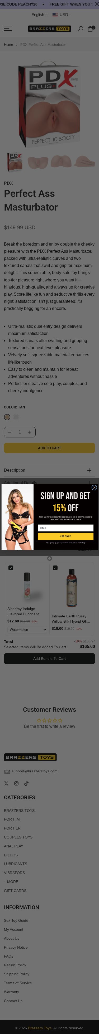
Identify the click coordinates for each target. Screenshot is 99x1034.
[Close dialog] (94, 487)
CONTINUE (65, 536)
